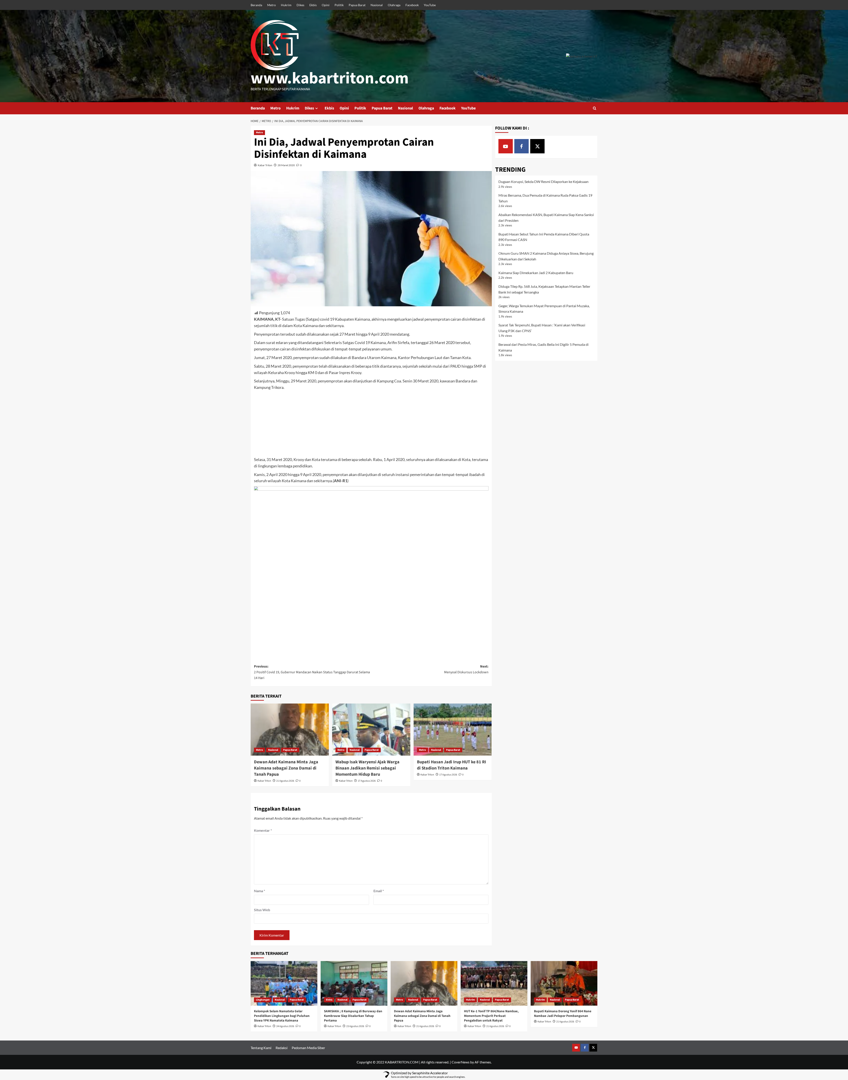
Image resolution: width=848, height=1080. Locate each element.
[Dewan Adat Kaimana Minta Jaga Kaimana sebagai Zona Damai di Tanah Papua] (290, 730)
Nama (259, 891)
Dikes (300, 5)
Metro (271, 5)
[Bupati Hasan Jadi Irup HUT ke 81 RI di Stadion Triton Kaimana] (453, 730)
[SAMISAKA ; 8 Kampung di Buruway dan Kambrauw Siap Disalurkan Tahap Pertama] (354, 983)
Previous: (312, 672)
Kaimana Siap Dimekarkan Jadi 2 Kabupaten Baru (535, 273)
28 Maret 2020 (286, 165)
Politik (339, 5)
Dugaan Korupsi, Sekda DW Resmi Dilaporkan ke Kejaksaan (543, 181)
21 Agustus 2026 (285, 781)
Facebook (412, 5)
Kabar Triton (265, 165)
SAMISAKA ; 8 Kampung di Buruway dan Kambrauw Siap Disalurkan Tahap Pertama (353, 1016)
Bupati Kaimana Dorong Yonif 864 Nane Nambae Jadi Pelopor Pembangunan (562, 1013)
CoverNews (460, 1062)
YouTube (430, 5)
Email (378, 891)
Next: (466, 669)
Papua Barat (357, 5)
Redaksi (282, 1048)
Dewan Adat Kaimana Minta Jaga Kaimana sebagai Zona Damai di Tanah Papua (286, 768)
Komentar (263, 830)
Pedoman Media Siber (308, 1048)
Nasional (377, 5)
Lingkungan (263, 1000)
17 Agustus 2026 (367, 781)
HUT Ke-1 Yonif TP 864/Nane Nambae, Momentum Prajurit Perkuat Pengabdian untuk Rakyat (491, 1016)
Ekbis (313, 5)
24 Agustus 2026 (285, 1026)
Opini (325, 5)
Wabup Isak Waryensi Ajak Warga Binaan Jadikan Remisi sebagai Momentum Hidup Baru (367, 768)
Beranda (256, 5)
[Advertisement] (371, 424)
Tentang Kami (261, 1048)
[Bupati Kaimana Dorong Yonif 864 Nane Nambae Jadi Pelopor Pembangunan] (564, 983)
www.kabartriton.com (330, 78)
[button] (594, 108)
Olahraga (394, 5)
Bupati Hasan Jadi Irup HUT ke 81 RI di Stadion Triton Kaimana (451, 765)
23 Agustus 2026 (355, 1026)
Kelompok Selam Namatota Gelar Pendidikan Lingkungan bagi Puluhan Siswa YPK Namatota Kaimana (282, 1016)
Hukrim (286, 5)
